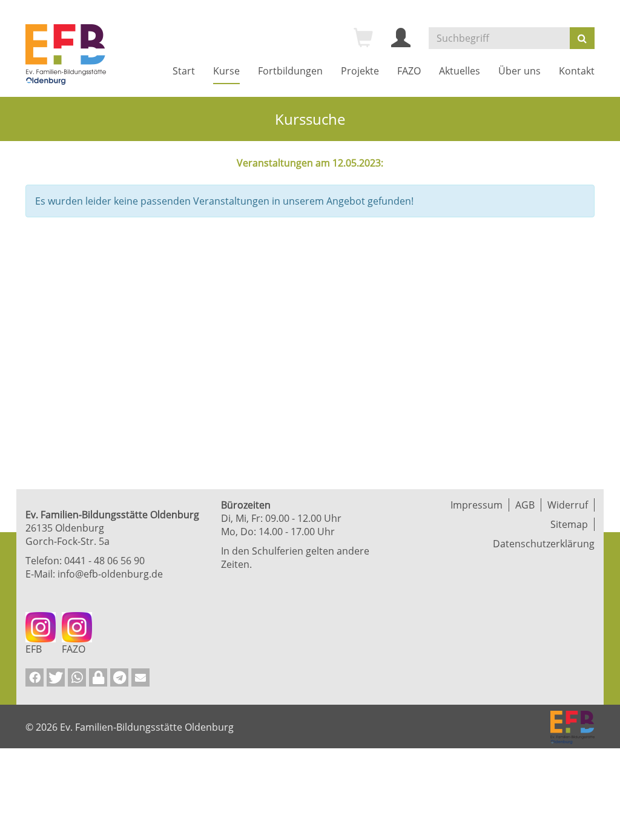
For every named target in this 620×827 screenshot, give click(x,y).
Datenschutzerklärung (544, 543)
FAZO (409, 70)
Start (184, 70)
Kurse (226, 70)
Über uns (519, 70)
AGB (525, 505)
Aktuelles (459, 70)
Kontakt (577, 70)
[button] (34, 677)
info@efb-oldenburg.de (110, 574)
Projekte (360, 70)
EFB (33, 649)
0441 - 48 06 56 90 (104, 560)
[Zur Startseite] (65, 54)
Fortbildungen (290, 70)
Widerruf (567, 505)
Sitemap (569, 524)
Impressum (476, 505)
